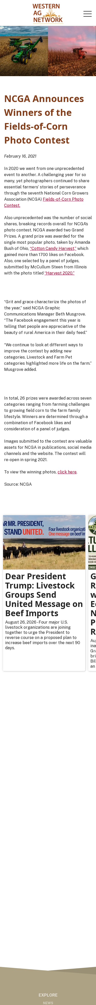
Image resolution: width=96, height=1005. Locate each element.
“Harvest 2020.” (59, 273)
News (48, 1003)
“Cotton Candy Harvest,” (53, 248)
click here (67, 472)
